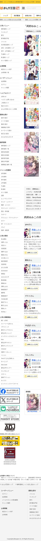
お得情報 (4, 514)
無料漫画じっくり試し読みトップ (27, 484)
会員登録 (3, 81)
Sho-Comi (4, 364)
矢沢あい (3, 311)
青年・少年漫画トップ (7, 51)
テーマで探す (5, 121)
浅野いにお (4, 242)
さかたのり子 (5, 277)
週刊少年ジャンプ (6, 333)
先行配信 (17, 15)
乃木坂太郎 (4, 299)
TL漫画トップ (5, 54)
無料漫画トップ (5, 29)
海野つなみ (4, 251)
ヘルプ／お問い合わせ (7, 99)
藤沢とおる (4, 305)
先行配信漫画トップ (7, 45)
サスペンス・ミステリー (8, 208)
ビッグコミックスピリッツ (9, 336)
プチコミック (5, 327)
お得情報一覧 (5, 72)
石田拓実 (3, 248)
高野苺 (3, 293)
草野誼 (3, 274)
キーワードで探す (6, 130)
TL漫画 (3, 186)
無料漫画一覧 (5, 149)
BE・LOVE (4, 320)
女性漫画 (3, 173)
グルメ (3, 227)
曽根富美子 (4, 289)
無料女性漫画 (5, 152)
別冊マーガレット (6, 352)
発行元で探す (5, 133)
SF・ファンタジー (6, 224)
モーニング (4, 361)
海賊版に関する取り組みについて (10, 434)
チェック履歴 (5, 87)
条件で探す (4, 118)
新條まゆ (3, 283)
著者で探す (4, 124)
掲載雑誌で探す (5, 127)
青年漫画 (3, 180)
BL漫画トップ (5, 57)
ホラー (3, 221)
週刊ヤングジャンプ (7, 346)
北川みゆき (4, 270)
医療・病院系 (5, 230)
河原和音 (3, 264)
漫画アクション (5, 377)
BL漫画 (3, 189)
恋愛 (2, 195)
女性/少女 (28, 15)
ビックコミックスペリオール (9, 383)
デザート (3, 374)
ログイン (3, 84)
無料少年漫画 (5, 161)
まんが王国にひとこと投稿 (9, 109)
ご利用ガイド (5, 103)
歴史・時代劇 (5, 211)
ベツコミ (3, 355)
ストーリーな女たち (7, 323)
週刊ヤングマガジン (7, 330)
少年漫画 (3, 183)
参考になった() (32, 252)
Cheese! (3, 349)
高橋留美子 (4, 296)
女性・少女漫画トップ (7, 48)
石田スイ (3, 245)
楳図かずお (4, 255)
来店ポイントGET (6, 69)
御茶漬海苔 (4, 261)
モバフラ (3, 380)
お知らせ (3, 96)
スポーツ (3, 214)
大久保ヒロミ (5, 258)
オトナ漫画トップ (6, 60)
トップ (5, 15)
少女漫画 (3, 176)
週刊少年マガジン (6, 342)
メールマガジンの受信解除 (10, 500)
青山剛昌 (3, 239)
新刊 (2, 35)
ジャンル (3, 41)
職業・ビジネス (5, 205)
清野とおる (4, 286)
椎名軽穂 (3, 280)
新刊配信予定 (5, 38)
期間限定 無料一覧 (6, 164)
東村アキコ (4, 302)
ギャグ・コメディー (7, 202)
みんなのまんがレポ (7, 137)
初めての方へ (5, 106)
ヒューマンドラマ (6, 198)
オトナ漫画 (4, 192)
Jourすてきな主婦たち (7, 358)
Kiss (2, 339)
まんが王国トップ (7, 484)
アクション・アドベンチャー (9, 217)
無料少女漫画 (5, 155)
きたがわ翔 (4, 267)
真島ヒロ (3, 308)
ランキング (4, 32)
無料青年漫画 (5, 158)
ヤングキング (5, 371)
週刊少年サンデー (6, 368)
